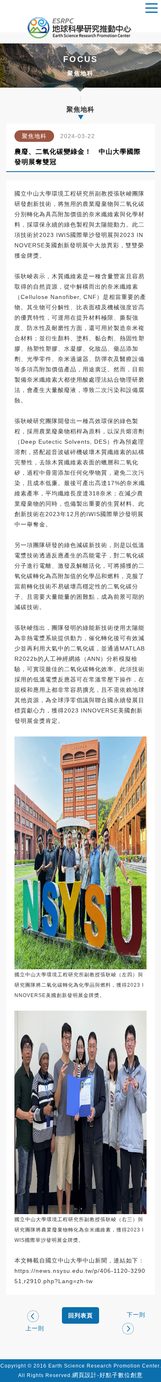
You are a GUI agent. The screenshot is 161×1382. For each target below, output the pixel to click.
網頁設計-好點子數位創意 (107, 1375)
